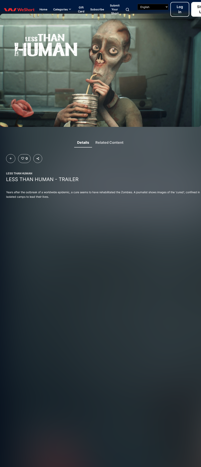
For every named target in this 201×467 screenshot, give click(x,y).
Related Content (109, 142)
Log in (180, 9)
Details (83, 142)
